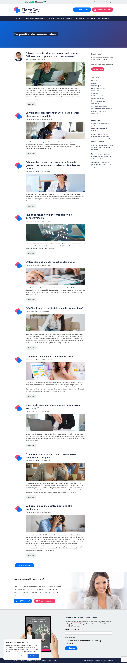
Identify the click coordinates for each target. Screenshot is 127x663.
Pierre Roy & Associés (34, 119)
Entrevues (94, 93)
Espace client (102, 2)
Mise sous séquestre (98, 101)
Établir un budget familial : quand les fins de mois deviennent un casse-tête (102, 147)
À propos (79, 18)
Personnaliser (11, 656)
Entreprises (95, 91)
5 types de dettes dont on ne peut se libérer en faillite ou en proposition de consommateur (52, 55)
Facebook (43, 660)
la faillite (62, 88)
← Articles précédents (24, 565)
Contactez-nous (103, 18)
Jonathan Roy (32, 59)
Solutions (17, 18)
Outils (50, 18)
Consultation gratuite (103, 9)
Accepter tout (33, 656)
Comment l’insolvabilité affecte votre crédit (50, 356)
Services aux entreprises (34, 18)
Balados (94, 83)
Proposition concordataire (100, 106)
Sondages (94, 114)
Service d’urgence (75, 2)
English (110, 2)
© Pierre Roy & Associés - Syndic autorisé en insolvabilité (98, 660)
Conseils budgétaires (98, 88)
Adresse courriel (72, 630)
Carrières (94, 2)
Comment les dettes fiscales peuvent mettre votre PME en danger (101, 165)
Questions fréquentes (98, 111)
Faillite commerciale (98, 96)
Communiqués (96, 86)
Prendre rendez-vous (46, 601)
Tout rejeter (22, 656)
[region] (22, 649)
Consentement (71, 637)
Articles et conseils (63, 18)
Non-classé (95, 104)
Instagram (55, 660)
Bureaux (90, 18)
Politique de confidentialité (32, 660)
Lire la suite (31, 104)
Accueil (66, 2)
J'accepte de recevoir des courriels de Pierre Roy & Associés (85, 642)
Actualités (94, 80)
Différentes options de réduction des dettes (50, 261)
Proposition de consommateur (101, 109)
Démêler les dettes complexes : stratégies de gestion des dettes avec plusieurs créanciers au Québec (53, 165)
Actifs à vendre (86, 2)
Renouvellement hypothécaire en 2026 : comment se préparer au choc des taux (102, 156)
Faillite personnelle (97, 98)
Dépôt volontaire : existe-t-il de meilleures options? (54, 308)
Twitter (49, 660)
